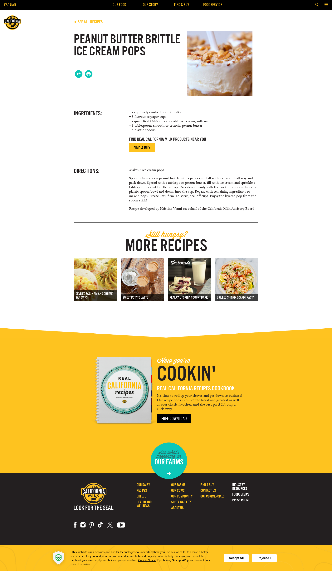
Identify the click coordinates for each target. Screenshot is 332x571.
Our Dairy (143, 485)
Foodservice (212, 4)
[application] (166, 558)
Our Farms (178, 485)
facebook (75, 525)
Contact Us (208, 490)
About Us (177, 508)
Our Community (182, 496)
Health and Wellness (144, 504)
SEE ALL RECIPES (88, 21)
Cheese (141, 496)
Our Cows (178, 490)
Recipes (142, 490)
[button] (326, 5)
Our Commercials (212, 496)
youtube (121, 525)
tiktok (101, 525)
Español (10, 5)
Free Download (174, 418)
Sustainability (181, 502)
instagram (83, 525)
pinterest (91, 525)
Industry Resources (239, 487)
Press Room (240, 500)
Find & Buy (181, 4)
